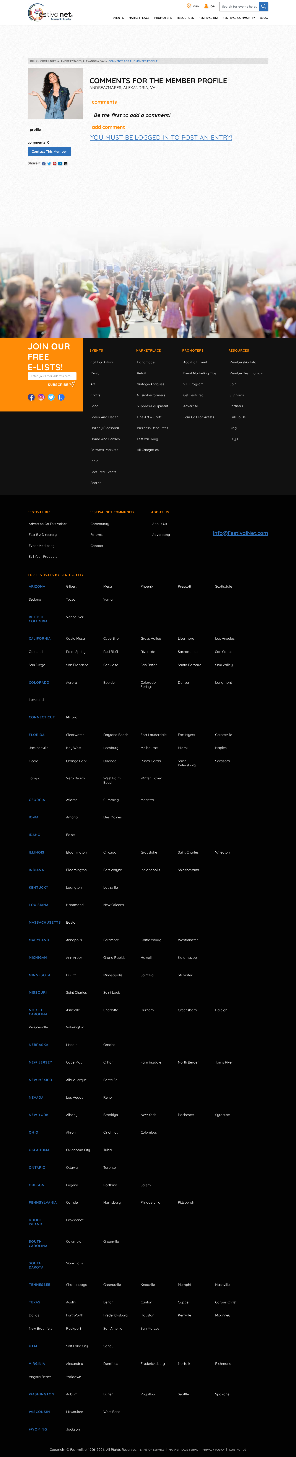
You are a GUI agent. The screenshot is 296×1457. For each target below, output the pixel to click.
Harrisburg (112, 1202)
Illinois (36, 852)
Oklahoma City (78, 1150)
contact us (237, 1449)
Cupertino (111, 638)
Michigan (38, 957)
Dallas (34, 1315)
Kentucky (38, 887)
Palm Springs (76, 651)
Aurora (71, 682)
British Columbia (38, 619)
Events (96, 350)
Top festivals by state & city (56, 575)
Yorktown (73, 1377)
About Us (160, 512)
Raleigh (221, 1010)
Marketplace (139, 18)
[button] (161, 137)
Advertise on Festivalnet (48, 524)
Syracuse (222, 1115)
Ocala (33, 761)
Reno (107, 1097)
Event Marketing (42, 546)
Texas (35, 1302)
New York (39, 1115)
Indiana (36, 870)
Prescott (184, 586)
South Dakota (36, 1265)
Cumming (111, 800)
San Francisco (77, 665)
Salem (146, 1185)
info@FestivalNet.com (240, 533)
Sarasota (222, 761)
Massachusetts (42, 922)
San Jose (110, 665)
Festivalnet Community (112, 512)
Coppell (184, 1302)
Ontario (37, 1167)
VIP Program (193, 384)
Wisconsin (39, 1411)
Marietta (147, 800)
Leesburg (111, 748)
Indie (94, 461)
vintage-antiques (150, 384)
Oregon (37, 1185)
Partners (236, 406)
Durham (147, 1010)
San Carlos (224, 651)
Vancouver (74, 617)
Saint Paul (148, 975)
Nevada (36, 1097)
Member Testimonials (246, 373)
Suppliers (236, 395)
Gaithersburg (151, 940)
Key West (73, 748)
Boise (70, 835)
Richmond (223, 1363)
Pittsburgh (186, 1202)
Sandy (108, 1346)
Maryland (39, 940)
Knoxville (148, 1284)
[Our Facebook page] (31, 397)
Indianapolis (150, 870)
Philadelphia (150, 1202)
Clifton (108, 1062)
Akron (71, 1132)
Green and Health (105, 417)
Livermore (186, 638)
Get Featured (193, 395)
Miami (182, 748)
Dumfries (110, 1363)
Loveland (36, 699)
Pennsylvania (42, 1202)
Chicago (109, 852)
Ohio (33, 1132)
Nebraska (38, 1044)
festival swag (147, 439)
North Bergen (188, 1062)
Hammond (75, 905)
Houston (147, 1315)
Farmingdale (151, 1062)
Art (93, 384)
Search (96, 483)
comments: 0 (38, 142)
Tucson (71, 599)
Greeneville (112, 1284)
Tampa (34, 778)
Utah (34, 1346)
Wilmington (75, 1027)
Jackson (73, 1429)
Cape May (74, 1062)
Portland (110, 1185)
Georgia (37, 800)
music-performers (151, 395)
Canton (146, 1302)
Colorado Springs (148, 684)
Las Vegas (74, 1097)
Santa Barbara (190, 665)
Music (95, 373)
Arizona (37, 586)
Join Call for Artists (198, 417)
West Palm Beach (112, 780)
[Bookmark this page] (61, 397)
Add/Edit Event (195, 362)
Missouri (38, 992)
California (40, 638)
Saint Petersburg (187, 763)
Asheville (73, 1010)
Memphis (185, 1284)
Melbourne (149, 748)
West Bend (111, 1411)
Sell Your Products (43, 556)
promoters (163, 18)
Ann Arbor (74, 957)
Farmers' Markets (104, 450)
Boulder (109, 682)
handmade (146, 362)
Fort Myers (186, 735)
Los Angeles (225, 638)
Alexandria (74, 1363)
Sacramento (188, 651)
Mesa (107, 586)
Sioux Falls (74, 1263)
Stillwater (185, 975)
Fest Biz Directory (43, 535)
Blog (264, 18)
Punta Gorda (151, 761)
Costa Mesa (75, 638)
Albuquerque (76, 1080)
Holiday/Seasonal (105, 428)
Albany (71, 1115)
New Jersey (40, 1062)
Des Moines (112, 817)
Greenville (111, 1241)
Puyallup (148, 1394)
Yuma (108, 599)
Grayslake (149, 852)
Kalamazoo (187, 957)
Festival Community (239, 18)
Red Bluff (110, 651)
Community (100, 524)
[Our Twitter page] (51, 397)
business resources (152, 428)
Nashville (222, 1284)
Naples (221, 748)
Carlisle (72, 1202)
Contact (97, 546)
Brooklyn (110, 1115)
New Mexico (40, 1080)
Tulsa (107, 1150)
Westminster (188, 940)
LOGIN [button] (195, 6)
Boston (71, 922)
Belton (108, 1302)
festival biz (208, 18)
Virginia (37, 1363)
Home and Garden (105, 439)
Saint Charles (188, 852)
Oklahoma (39, 1150)
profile (35, 129)
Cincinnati (110, 1132)
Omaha (109, 1044)
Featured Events (103, 472)
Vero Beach (75, 778)
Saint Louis (111, 992)
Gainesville (223, 735)
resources (185, 18)
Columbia (73, 1241)
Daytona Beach (115, 735)
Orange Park (76, 761)
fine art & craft (149, 417)
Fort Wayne (112, 870)
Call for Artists (102, 362)
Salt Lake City (77, 1346)
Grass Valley (151, 638)
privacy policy (213, 1449)
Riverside (148, 651)
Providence (75, 1220)
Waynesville (38, 1027)
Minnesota (39, 975)
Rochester (186, 1115)
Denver (183, 682)
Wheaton (222, 852)
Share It (34, 163)
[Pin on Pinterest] (54, 163)
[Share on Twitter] (49, 163)
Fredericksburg (115, 1315)
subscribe (58, 384)
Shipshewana (188, 870)
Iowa (34, 817)
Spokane (222, 1394)
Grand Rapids (114, 957)
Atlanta (72, 800)
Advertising (161, 535)
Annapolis (74, 940)
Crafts (95, 395)
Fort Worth (74, 1315)
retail (141, 373)
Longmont (223, 682)
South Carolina (38, 1243)
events (118, 18)
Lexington (74, 887)
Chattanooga (76, 1284)
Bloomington (76, 852)
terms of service (151, 1449)
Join (232, 384)
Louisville (110, 887)
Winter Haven (151, 778)
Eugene (72, 1185)
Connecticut (42, 717)
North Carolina (38, 1012)
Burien (108, 1394)
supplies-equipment (152, 406)
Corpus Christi (226, 1302)
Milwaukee (74, 1411)
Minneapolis (112, 975)
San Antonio (112, 1328)
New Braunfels (40, 1328)
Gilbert (71, 586)
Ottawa (72, 1167)
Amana (72, 817)
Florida (37, 735)
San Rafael (149, 665)
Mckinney (222, 1315)
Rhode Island (35, 1222)
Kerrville (184, 1315)
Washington (41, 1394)
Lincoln (71, 1044)
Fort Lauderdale (154, 735)
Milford (71, 717)
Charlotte (110, 1010)
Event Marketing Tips (199, 373)
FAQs (233, 439)
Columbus (149, 1132)
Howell (146, 957)
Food (95, 406)
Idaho (35, 835)
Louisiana (39, 905)
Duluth (71, 975)
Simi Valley (224, 665)
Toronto (109, 1167)
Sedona (35, 599)
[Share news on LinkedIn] (60, 163)
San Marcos (150, 1328)
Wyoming (38, 1429)
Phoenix (147, 586)
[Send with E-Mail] (65, 163)
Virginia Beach (40, 1377)
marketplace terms (183, 1449)
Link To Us (237, 417)
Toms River (224, 1062)
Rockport (73, 1328)
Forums (97, 535)
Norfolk (184, 1363)
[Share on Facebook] (44, 163)
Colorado (39, 682)
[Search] (263, 6)
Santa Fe (110, 1080)
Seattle (183, 1394)
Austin (71, 1302)
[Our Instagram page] (41, 397)
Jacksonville (39, 748)
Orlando (110, 761)
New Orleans (113, 905)
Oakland (36, 651)
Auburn (72, 1394)
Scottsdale (223, 586)
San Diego (37, 665)
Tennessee (39, 1284)
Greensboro (187, 1010)
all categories (148, 450)
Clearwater (75, 735)
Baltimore (111, 940)
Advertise (190, 406)
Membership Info (242, 362)
